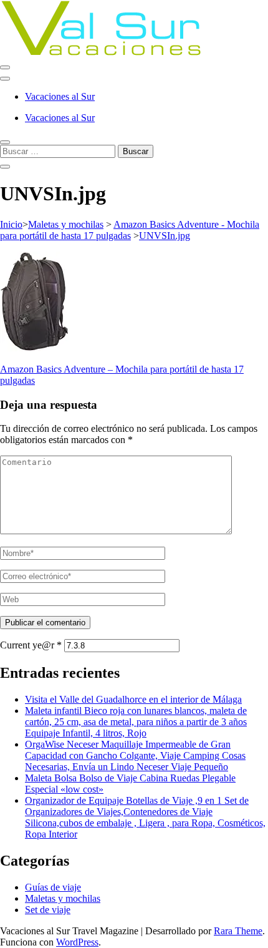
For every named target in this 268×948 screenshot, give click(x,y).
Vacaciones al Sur (60, 96)
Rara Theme (238, 931)
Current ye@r (31, 645)
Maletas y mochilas (65, 224)
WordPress (77, 942)
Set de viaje (47, 909)
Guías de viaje (53, 887)
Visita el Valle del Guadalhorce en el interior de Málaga (133, 699)
